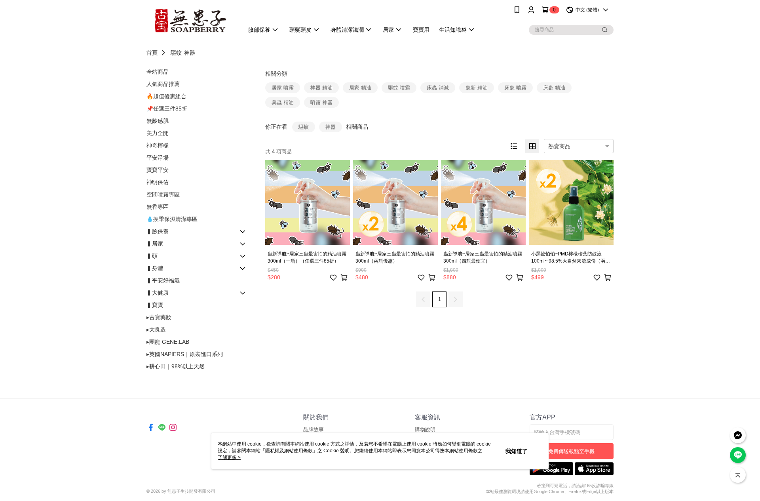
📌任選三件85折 (166, 108)
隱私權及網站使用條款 (289, 450)
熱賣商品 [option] (559, 146)
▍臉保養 (157, 231)
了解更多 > (229, 457)
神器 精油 (321, 88)
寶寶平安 (157, 170)
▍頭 (152, 256)
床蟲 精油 (554, 88)
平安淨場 (157, 157)
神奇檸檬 (157, 145)
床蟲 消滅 (438, 88)
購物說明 (425, 429)
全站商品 (157, 72)
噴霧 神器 (321, 102)
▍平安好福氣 (163, 280)
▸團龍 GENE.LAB (167, 342)
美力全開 (157, 133)
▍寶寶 (154, 305)
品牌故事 (313, 429)
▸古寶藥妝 (158, 317)
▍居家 (154, 243)
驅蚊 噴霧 (399, 88)
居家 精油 (360, 88)
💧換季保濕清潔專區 (172, 219)
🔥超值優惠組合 (166, 96)
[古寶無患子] (190, 21)
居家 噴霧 (283, 88)
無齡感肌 (157, 121)
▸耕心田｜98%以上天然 (175, 366)
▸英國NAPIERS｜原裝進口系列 (184, 354)
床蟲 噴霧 (515, 88)
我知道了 (516, 451)
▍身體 (154, 268)
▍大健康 (157, 293)
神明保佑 (157, 182)
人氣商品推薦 (163, 84)
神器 (189, 53)
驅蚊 (176, 53)
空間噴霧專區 (163, 194)
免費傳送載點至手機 (571, 451)
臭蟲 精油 (283, 102)
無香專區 (157, 207)
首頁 (152, 53)
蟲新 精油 (477, 88)
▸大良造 (156, 329)
